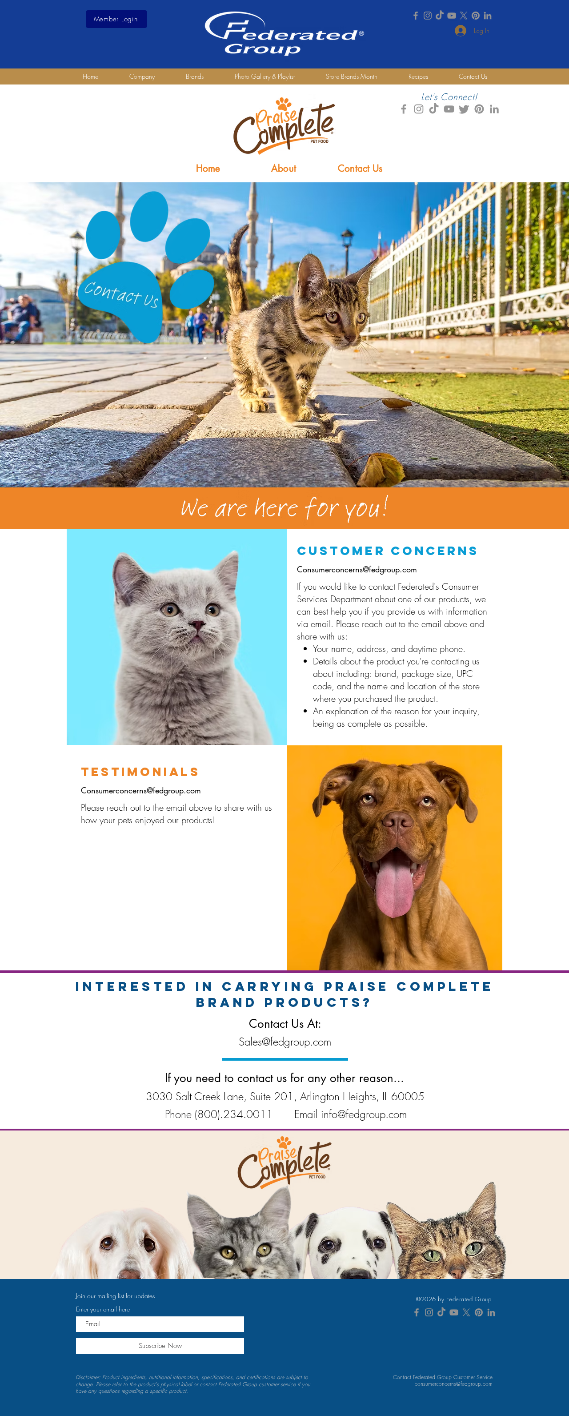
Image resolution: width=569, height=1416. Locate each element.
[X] (463, 15)
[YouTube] (451, 15)
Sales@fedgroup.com (285, 1041)
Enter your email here (103, 1309)
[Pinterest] (475, 15)
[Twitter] (464, 109)
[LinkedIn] (487, 15)
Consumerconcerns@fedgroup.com (357, 569)
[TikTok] (439, 15)
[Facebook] (415, 15)
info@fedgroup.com (364, 1114)
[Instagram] (427, 15)
